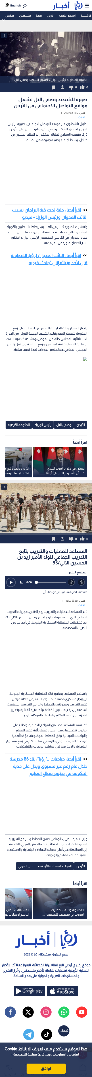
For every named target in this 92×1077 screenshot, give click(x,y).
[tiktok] (46, 1034)
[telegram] (28, 1034)
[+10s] (81, 582)
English (15, 5)
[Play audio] (11, 582)
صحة (39, 15)
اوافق (46, 1068)
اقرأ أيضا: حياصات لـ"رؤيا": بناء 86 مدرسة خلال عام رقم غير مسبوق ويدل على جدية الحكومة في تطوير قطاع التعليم (48, 766)
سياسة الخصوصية (25, 1054)
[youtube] (81, 1012)
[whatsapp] (63, 1012)
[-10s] (71, 582)
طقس (9, 15)
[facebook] (10, 1012)
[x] (28, 1012)
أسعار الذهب (67, 15)
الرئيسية (86, 15)
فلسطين (25, 15)
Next (4, 508)
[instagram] (46, 1012)
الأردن (50, 15)
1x (21, 582)
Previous (87, 508)
